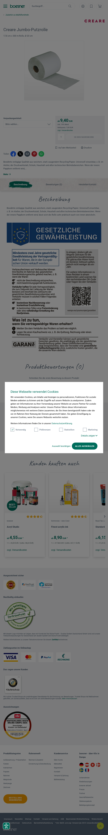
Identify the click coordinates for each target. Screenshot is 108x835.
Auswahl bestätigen (61, 446)
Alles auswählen (84, 446)
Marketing (92, 429)
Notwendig (21, 429)
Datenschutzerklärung (62, 423)
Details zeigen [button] (88, 435)
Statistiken (69, 429)
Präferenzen (44, 429)
